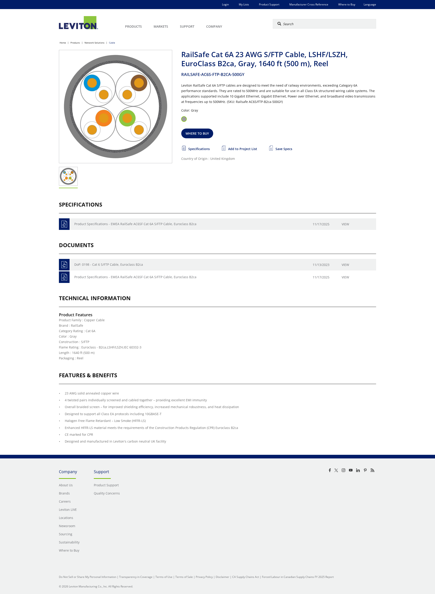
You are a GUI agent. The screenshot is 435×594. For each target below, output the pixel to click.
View (345, 224)
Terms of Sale (184, 577)
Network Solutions (94, 42)
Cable (112, 42)
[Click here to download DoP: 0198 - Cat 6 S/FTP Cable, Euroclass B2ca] (64, 264)
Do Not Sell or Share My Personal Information (87, 577)
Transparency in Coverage (135, 577)
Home (63, 42)
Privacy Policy (204, 577)
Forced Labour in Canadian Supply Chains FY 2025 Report (298, 577)
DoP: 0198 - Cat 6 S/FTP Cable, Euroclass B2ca (108, 264)
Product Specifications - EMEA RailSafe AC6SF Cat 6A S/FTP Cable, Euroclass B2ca (135, 224)
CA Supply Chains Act (245, 577)
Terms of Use (163, 577)
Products (75, 42)
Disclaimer (222, 577)
